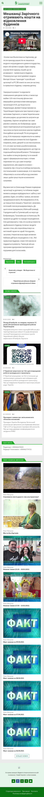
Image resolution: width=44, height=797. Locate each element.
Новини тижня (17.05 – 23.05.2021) (16, 605)
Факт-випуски (8, 494)
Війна (18, 261)
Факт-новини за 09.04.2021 (13, 642)
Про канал (26, 791)
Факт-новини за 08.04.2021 (13, 678)
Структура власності (13, 791)
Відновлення (9, 261)
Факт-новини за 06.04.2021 (13, 751)
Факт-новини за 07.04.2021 (13, 714)
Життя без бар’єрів (10, 533)
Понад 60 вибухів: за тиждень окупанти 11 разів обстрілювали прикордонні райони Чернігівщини (19, 324)
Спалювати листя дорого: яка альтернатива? (21, 497)
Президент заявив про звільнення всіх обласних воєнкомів (18, 418)
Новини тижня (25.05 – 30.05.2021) (16, 569)
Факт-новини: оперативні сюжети (14, 9)
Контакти (34, 791)
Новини (7, 297)
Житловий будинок (29, 261)
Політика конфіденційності (22, 793)
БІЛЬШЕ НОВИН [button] (22, 756)
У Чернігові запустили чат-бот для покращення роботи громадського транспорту (22, 372)
